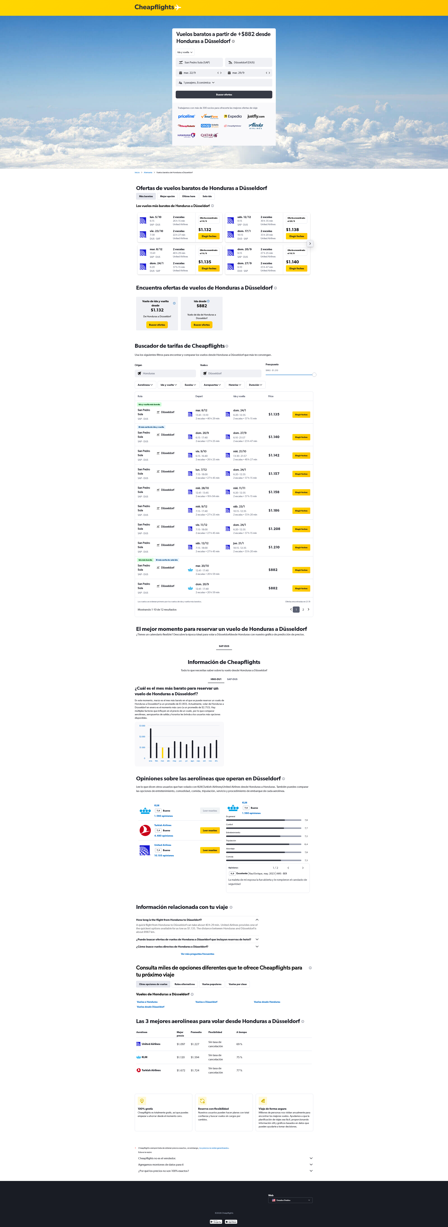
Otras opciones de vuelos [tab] (153, 984)
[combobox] (185, 52)
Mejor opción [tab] (167, 196)
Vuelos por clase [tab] (238, 984)
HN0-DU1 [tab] (216, 679)
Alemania (148, 172)
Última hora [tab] (188, 196)
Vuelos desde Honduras (267, 1001)
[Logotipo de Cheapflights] (154, 7)
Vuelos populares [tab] (211, 984)
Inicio (137, 172)
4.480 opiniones (163, 835)
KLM (156, 805)
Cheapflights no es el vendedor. (157, 1158)
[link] (157, 324)
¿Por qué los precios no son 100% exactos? (163, 1171)
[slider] (314, 375)
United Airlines (162, 845)
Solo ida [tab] (207, 196)
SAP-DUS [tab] (224, 646)
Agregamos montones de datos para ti (161, 1164)
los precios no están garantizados (214, 1148)
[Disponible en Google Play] (216, 1222)
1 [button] (296, 609)
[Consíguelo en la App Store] (231, 1222)
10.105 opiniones (164, 855)
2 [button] (303, 609)
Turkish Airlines (162, 825)
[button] (233, 42)
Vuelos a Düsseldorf (206, 1001)
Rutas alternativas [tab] (185, 984)
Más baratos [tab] (146, 196)
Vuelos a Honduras (147, 1001)
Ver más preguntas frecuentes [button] (197, 953)
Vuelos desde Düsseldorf (150, 1006)
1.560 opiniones (163, 815)
